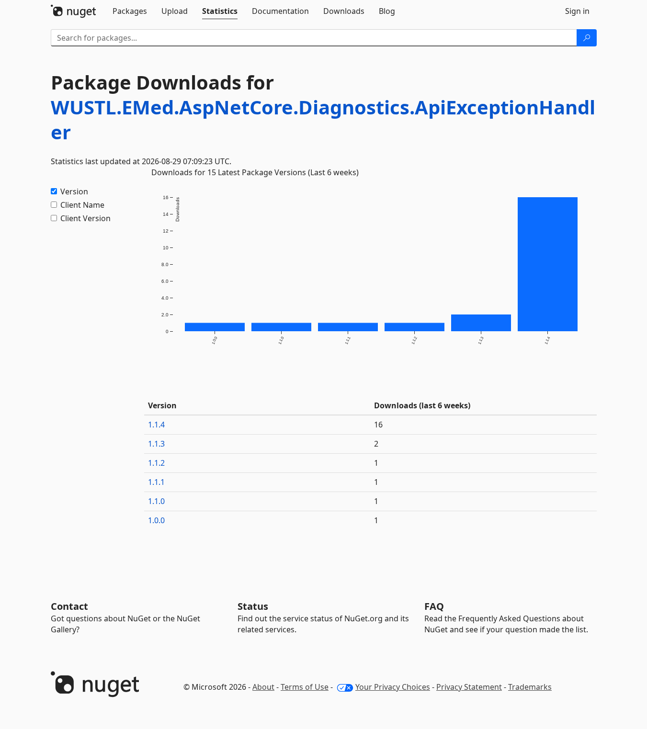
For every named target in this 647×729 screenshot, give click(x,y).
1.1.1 (156, 482)
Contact (69, 606)
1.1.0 (156, 501)
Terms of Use (305, 687)
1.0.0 (156, 520)
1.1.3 (156, 443)
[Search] (587, 37)
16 (378, 424)
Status (253, 606)
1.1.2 (156, 463)
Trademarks (530, 687)
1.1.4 (156, 424)
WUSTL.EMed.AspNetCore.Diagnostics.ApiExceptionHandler (323, 119)
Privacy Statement (469, 687)
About (263, 687)
